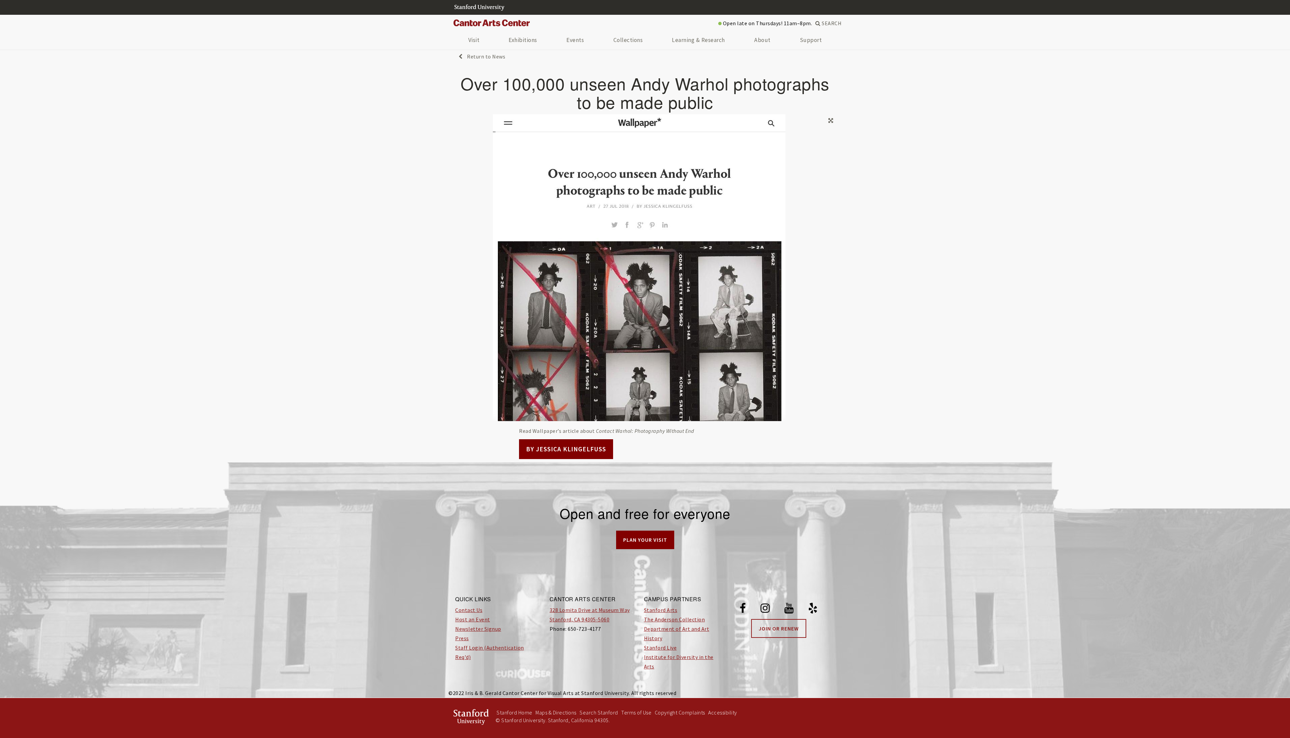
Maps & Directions (555, 712)
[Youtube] (789, 609)
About (762, 40)
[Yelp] (813, 609)
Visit (474, 40)
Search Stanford (598, 712)
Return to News (485, 56)
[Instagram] (765, 609)
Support (811, 40)
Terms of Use (636, 712)
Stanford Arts (661, 610)
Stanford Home (514, 712)
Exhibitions (523, 40)
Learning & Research (698, 40)
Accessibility (722, 712)
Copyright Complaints (680, 712)
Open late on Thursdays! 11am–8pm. (767, 23)
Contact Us (468, 610)
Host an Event (472, 619)
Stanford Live (660, 647)
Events (575, 40)
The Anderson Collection (674, 619)
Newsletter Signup (478, 628)
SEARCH (831, 23)
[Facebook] (743, 609)
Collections (628, 40)
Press (462, 638)
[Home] (494, 23)
